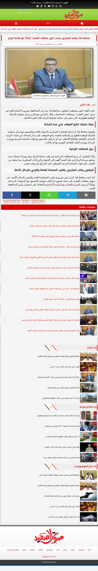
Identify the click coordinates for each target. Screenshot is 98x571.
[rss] (60, 6)
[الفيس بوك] (41, 6)
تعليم (24, 549)
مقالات (40, 549)
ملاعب (65, 549)
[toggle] (16, 23)
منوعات (32, 549)
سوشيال (49, 549)
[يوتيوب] (49, 6)
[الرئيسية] (37, 6)
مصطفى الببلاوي (37, 201)
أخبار (48, 23)
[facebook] (12, 195)
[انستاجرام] (53, 6)
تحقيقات (81, 549)
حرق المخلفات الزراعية (12, 201)
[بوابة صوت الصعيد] (73, 14)
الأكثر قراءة (86, 407)
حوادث (72, 549)
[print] (86, 195)
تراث (57, 549)
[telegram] (67, 195)
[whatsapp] (49, 195)
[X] (30, 195)
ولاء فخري (85, 105)
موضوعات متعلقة (87, 207)
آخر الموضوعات (83, 466)
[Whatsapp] (57, 6)
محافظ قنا (26, 201)
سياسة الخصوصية (49, 556)
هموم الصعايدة (13, 549)
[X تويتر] (45, 6)
